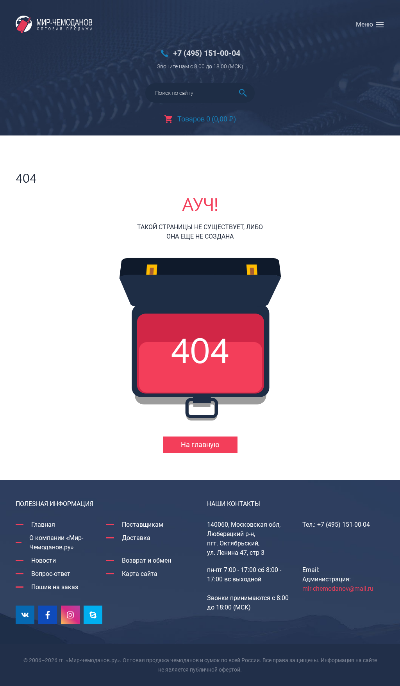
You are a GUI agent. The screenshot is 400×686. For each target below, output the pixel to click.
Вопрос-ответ (50, 573)
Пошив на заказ (54, 587)
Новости (43, 560)
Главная (43, 524)
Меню (364, 24)
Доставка (136, 538)
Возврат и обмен (146, 560)
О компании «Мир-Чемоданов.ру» (56, 542)
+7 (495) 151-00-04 (206, 53)
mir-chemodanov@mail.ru (337, 588)
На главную (200, 444)
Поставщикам (142, 524)
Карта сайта (139, 573)
